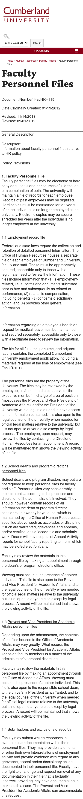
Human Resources (26, 60)
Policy (10, 60)
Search (37, 42)
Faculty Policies (47, 60)
